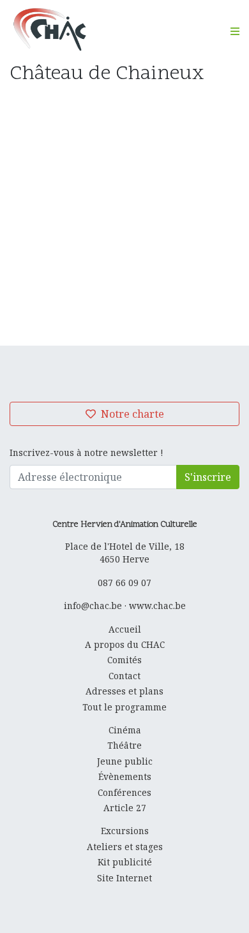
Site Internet (124, 878)
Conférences (124, 792)
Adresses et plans (124, 691)
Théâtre (124, 745)
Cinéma (125, 730)
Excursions (125, 831)
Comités (124, 660)
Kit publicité (125, 862)
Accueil (125, 629)
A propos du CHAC (125, 644)
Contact (124, 676)
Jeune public (125, 761)
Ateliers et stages (125, 847)
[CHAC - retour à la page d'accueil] (49, 29)
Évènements (124, 776)
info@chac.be (93, 605)
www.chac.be (157, 605)
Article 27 (124, 808)
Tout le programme (124, 707)
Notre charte (131, 414)
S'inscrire (208, 477)
